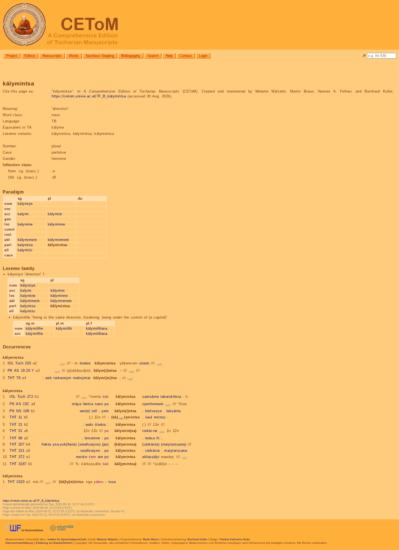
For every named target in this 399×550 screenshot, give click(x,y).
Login (203, 56)
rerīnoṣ (160, 417)
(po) (105, 444)
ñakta (46, 444)
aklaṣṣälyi (150, 457)
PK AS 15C (20, 404)
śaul (148, 417)
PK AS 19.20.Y (21, 370)
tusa (112, 482)
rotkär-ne (149, 431)
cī (124, 378)
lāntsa (88, 404)
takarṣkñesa (170, 397)
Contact (186, 56)
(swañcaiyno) (89, 444)
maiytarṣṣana (175, 451)
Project (11, 56)
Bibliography (130, 56)
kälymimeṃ (27, 240)
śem (92, 457)
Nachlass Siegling (100, 56)
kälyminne (56, 224)
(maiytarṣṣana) (173, 444)
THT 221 (17, 451)
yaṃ (105, 411)
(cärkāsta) (150, 444)
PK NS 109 (19, 411)
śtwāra (85, 363)
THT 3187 (18, 464)
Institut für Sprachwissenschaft (66, 539)
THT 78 (14, 378)
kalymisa (25, 245)
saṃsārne (150, 397)
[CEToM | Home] (199, 25)
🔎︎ (364, 56)
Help (169, 56)
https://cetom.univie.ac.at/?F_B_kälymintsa (89, 96)
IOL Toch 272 (21, 397)
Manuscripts (52, 56)
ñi (157, 438)
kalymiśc (25, 250)
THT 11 (16, 417)
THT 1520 (16, 482)
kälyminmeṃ (58, 240)
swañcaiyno (90, 451)
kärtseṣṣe (153, 411)
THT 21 (16, 424)
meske (81, 457)
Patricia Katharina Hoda (235, 539)
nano (99, 404)
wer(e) (85, 411)
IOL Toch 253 (19, 363)
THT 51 (16, 431)
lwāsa (150, 438)
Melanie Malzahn (107, 539)
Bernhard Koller (197, 539)
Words (74, 56)
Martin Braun (151, 539)
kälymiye (25, 204)
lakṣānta (173, 411)
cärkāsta (152, 451)
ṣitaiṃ (144, 363)
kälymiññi (64, 328)
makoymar (82, 378)
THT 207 (17, 444)
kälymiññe (34, 328)
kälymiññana (96, 328)
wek (48, 378)
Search (153, 56)
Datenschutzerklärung (19, 542)
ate (100, 457)
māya (76, 404)
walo (89, 424)
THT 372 (17, 457)
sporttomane (152, 404)
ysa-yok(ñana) (65, 444)
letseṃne (92, 438)
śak (106, 397)
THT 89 (16, 438)
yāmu (98, 482)
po (106, 404)
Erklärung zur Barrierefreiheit (54, 542)
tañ (94, 411)
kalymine (25, 224)
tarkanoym (62, 378)
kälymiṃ (55, 214)
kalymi (23, 214)
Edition (29, 56)
